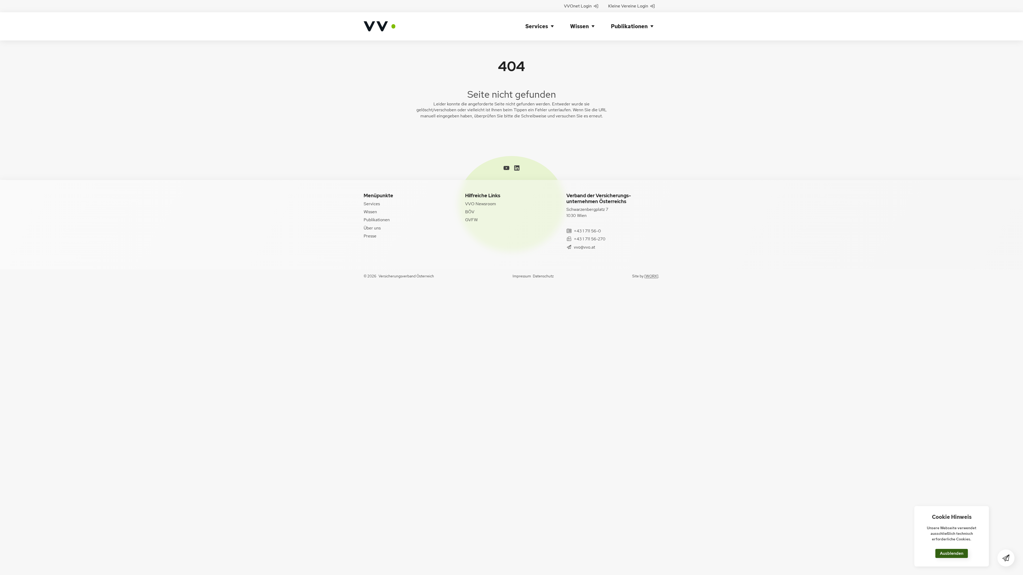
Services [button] (536, 26)
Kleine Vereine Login (628, 6)
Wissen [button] (579, 26)
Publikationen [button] (629, 26)
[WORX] (651, 276)
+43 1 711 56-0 (587, 231)
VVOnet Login (578, 6)
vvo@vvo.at (584, 247)
